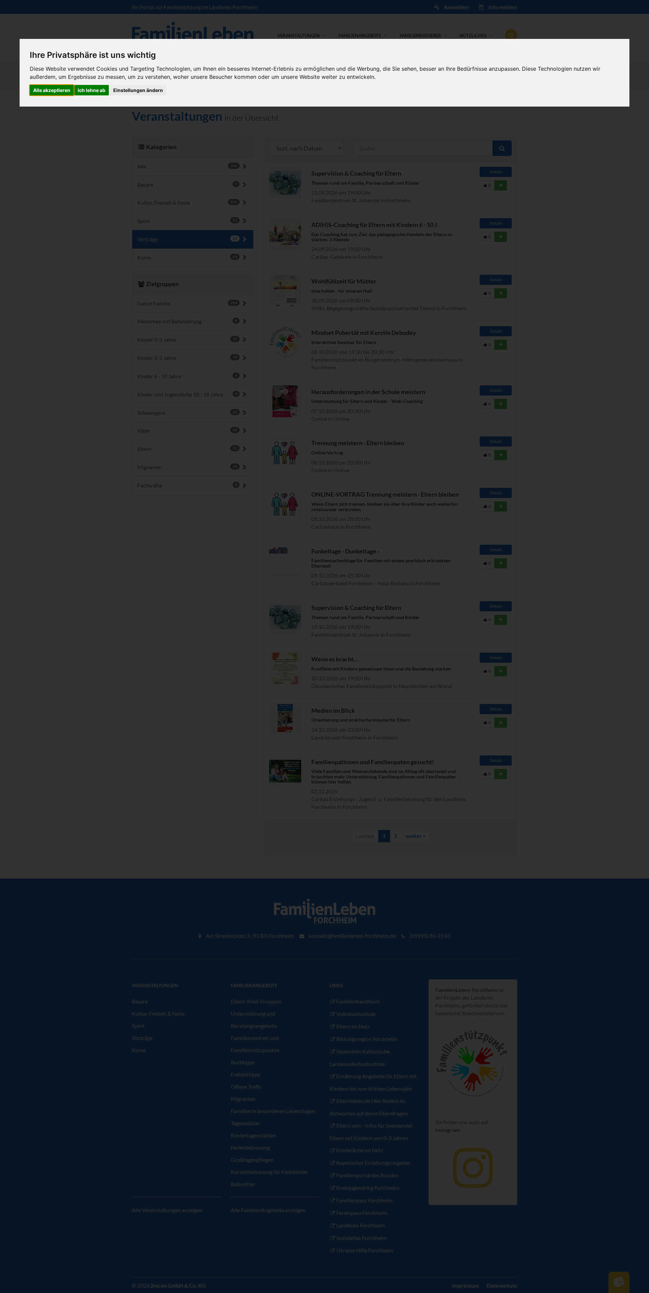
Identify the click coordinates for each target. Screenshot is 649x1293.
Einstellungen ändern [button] (138, 90)
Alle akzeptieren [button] (51, 90)
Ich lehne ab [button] (91, 90)
